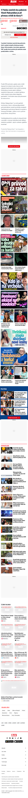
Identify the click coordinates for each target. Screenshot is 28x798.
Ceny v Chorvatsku (16, 715)
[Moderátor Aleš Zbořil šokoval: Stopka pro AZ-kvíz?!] (6, 489)
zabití (18, 722)
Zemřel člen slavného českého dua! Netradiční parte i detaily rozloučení (19, 449)
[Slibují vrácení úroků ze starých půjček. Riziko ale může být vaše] (6, 505)
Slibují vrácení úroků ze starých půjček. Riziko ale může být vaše (19, 504)
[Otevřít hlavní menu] (1, 1)
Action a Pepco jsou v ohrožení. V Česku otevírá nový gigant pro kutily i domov (19, 497)
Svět (2, 414)
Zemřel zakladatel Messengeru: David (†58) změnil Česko (19, 569)
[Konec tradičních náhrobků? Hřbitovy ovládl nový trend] (6, 538)
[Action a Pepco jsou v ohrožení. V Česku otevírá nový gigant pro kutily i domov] (6, 497)
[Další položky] (26, 4)
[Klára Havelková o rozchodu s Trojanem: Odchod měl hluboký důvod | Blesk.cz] (6, 481)
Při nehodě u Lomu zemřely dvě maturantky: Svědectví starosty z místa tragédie (19, 512)
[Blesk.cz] (13, 1)
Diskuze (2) (3, 28)
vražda (5, 722)
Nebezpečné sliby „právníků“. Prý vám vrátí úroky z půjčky (19, 473)
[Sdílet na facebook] (18, 28)
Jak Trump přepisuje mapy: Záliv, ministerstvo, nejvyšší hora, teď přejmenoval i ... (20, 411)
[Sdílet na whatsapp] (24, 28)
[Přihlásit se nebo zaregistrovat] (26, 1)
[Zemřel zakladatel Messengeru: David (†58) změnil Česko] (6, 570)
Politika (2, 398)
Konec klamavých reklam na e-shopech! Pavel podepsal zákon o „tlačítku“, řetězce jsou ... (21, 395)
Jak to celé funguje (14, 37)
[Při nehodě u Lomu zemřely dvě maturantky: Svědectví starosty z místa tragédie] (6, 513)
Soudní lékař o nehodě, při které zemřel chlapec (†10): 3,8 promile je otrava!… (19, 529)
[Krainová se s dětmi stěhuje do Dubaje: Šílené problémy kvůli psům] (6, 521)
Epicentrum (4, 712)
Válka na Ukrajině (16, 710)
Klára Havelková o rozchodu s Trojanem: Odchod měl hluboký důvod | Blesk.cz (19, 481)
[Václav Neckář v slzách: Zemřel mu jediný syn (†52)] (6, 458)
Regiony (16, 712)
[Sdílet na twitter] (20, 28)
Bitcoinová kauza (5, 715)
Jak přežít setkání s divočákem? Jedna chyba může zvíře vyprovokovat (19, 544)
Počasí (23, 710)
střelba (9, 722)
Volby (8, 710)
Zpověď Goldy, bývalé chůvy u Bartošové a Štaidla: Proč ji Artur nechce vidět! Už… (19, 561)
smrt (2, 722)
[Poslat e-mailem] (26, 28)
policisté (14, 722)
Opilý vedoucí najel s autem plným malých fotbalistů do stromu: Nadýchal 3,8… (19, 553)
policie (2, 725)
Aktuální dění (5, 707)
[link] (7, 738)
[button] (9, 741)
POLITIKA (4, 389)
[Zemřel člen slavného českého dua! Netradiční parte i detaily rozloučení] (6, 450)
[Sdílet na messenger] (22, 28)
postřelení (22, 722)
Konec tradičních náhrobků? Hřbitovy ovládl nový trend (19, 536)
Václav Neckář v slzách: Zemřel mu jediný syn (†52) (19, 456)
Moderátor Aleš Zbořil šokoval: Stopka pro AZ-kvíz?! (19, 488)
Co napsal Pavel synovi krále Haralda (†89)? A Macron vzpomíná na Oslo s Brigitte (20, 403)
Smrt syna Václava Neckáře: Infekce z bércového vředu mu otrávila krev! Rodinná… (19, 466)
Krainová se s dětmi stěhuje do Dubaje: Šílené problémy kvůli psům (19, 520)
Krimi (11, 712)
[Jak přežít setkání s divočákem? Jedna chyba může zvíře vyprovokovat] (6, 546)
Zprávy (3, 710)
